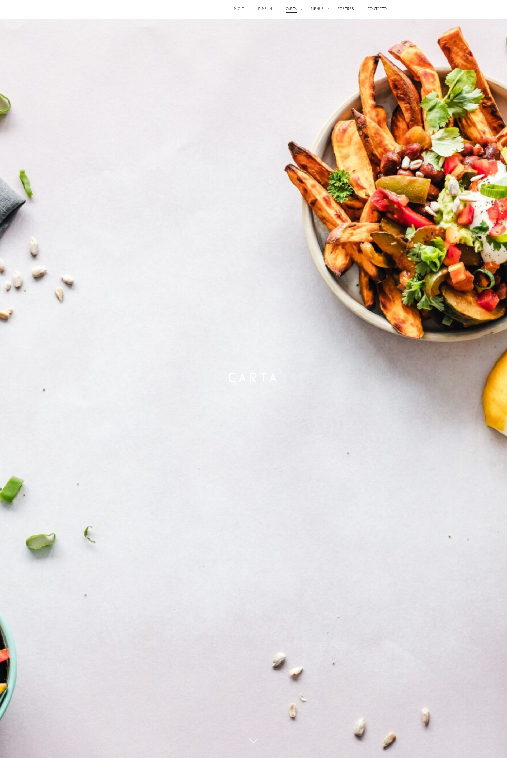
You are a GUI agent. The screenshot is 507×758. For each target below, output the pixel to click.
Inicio (238, 9)
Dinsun (265, 9)
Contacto (377, 9)
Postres (345, 9)
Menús (317, 9)
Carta (291, 9)
